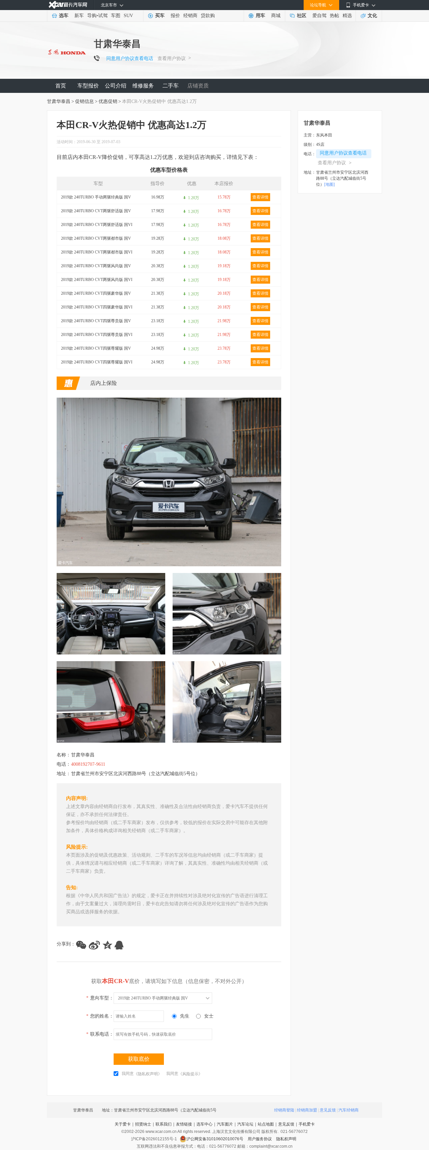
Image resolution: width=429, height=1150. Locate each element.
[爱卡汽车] (68, 5)
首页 (60, 86)
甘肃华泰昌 (58, 101)
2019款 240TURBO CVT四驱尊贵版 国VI (96, 334)
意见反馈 (328, 1110)
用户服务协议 (260, 1139)
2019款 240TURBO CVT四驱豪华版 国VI (96, 307)
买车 (160, 15)
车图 (115, 15)
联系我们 (164, 1124)
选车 (63, 15)
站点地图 (266, 1124)
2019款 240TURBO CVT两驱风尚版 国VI (96, 279)
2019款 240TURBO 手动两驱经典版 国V (96, 197)
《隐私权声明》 (148, 1074)
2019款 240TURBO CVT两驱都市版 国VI (96, 252)
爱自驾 (319, 15)
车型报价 (88, 86)
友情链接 (184, 1124)
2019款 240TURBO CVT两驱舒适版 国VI (96, 224)
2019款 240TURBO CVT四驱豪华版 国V (96, 293)
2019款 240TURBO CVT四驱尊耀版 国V (96, 348)
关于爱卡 (123, 1124)
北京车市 (109, 5)
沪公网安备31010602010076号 (215, 1139)
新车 (79, 15)
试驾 (103, 15)
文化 (372, 15)
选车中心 (204, 1124)
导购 (92, 15)
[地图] (329, 184)
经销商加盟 (307, 1110)
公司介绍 (115, 86)
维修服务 (143, 86)
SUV (128, 15)
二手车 (171, 86)
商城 (276, 15)
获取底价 (138, 1059)
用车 (260, 15)
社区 (301, 15)
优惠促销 (108, 101)
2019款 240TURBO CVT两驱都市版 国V (96, 238)
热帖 (334, 15)
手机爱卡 (307, 1124)
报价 (175, 15)
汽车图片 (225, 1124)
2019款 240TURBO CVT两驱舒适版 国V (96, 211)
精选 (347, 15)
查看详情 (260, 197)
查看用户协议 (172, 58)
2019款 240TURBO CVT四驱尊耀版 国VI (96, 362)
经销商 (190, 15)
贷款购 (208, 15)
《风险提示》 (190, 1074)
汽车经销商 (349, 1110)
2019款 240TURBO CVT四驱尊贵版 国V (96, 321)
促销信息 (84, 101)
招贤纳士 (143, 1124)
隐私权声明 (286, 1139)
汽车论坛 (245, 1124)
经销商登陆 (284, 1110)
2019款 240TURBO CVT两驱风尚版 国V (96, 266)
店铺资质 (198, 86)
